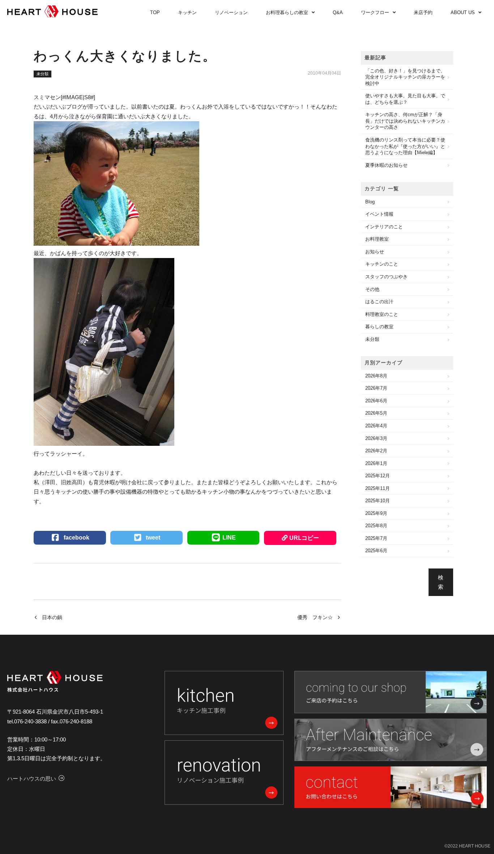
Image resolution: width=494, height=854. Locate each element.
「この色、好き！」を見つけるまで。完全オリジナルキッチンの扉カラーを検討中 (405, 77)
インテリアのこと (384, 226)
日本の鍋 (52, 617)
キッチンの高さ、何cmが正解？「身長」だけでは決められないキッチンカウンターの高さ (405, 121)
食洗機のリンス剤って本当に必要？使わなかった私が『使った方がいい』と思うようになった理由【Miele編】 (405, 146)
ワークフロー (375, 12)
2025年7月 (376, 538)
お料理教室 (377, 239)
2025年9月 (376, 513)
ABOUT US (463, 12)
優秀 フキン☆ (315, 617)
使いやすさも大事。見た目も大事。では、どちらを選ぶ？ (405, 99)
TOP (155, 12)
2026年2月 (376, 450)
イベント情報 (379, 214)
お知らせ (374, 251)
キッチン (187, 12)
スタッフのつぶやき (386, 276)
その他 (372, 289)
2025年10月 (377, 500)
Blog (370, 201)
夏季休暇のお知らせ (386, 165)
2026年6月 (376, 400)
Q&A (338, 12)
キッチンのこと (381, 264)
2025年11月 (377, 488)
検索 (440, 582)
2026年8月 (376, 376)
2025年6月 (376, 550)
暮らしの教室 (379, 326)
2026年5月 (376, 413)
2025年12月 (377, 475)
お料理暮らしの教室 (287, 12)
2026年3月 (376, 438)
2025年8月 (376, 525)
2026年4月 (376, 425)
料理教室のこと (381, 314)
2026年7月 (376, 388)
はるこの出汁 (379, 301)
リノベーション (231, 12)
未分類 (42, 74)
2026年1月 (376, 463)
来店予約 (423, 12)
